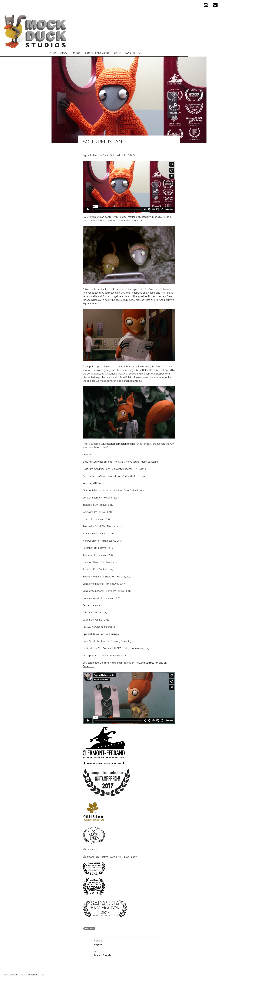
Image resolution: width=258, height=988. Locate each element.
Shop (117, 52)
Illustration (133, 52)
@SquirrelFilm (150, 662)
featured (89, 928)
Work (52, 52)
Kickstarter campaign (115, 443)
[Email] (215, 6)
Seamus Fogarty (102, 953)
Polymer (98, 943)
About (64, 52)
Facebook (88, 666)
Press (77, 52)
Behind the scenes (97, 52)
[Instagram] (205, 6)
